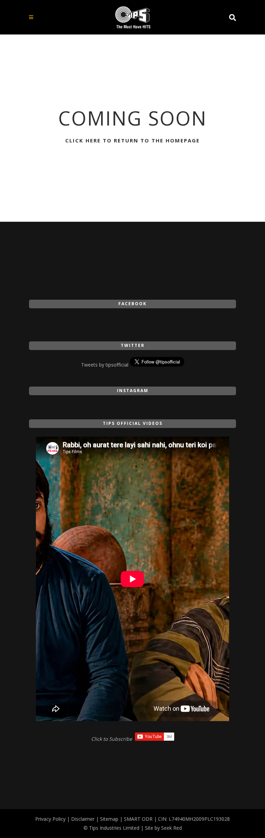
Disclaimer (83, 819)
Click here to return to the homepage (132, 140)
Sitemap (109, 819)
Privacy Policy (50, 819)
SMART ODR (138, 819)
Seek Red (171, 828)
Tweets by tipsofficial (104, 364)
